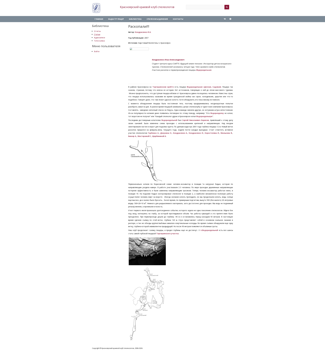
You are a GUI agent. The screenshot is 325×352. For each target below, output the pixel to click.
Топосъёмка (99, 41)
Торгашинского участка (167, 233)
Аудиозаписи (99, 37)
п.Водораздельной (209, 230)
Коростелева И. (212, 133)
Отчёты (97, 31)
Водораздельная (203, 70)
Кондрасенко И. (196, 133)
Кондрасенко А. (180, 133)
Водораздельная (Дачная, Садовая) (204, 87)
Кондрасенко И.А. (143, 32)
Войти (96, 51)
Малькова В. (226, 133)
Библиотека (135, 19)
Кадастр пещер (116, 19)
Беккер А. (132, 136)
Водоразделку (217, 113)
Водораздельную (204, 116)
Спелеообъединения (157, 19)
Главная (99, 19)
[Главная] (96, 8)
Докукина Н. (166, 133)
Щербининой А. (159, 136)
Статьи (97, 34)
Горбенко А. (153, 133)
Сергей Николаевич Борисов (195, 120)
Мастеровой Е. (144, 136)
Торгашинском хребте (163, 87)
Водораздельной (169, 120)
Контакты (178, 19)
